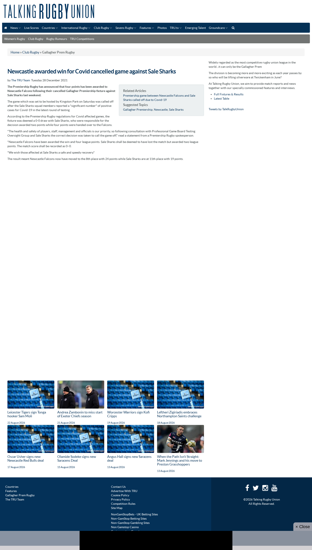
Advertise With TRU (124, 491)
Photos (162, 28)
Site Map (116, 508)
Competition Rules (123, 503)
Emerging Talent (195, 28)
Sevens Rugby (124, 28)
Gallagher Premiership (138, 109)
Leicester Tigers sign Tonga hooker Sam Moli (26, 414)
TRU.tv (174, 28)
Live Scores (31, 28)
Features (145, 28)
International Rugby (74, 28)
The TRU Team (20, 80)
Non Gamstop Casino (125, 527)
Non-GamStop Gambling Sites (130, 523)
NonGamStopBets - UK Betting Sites (134, 514)
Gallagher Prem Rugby (20, 495)
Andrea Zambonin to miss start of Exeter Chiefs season (80, 414)
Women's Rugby (14, 39)
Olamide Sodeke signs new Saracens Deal (76, 458)
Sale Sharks (176, 109)
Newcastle (161, 109)
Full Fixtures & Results (228, 94)
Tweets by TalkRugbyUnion (226, 109)
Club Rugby (101, 28)
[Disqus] (106, 216)
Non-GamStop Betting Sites (129, 518)
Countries (48, 28)
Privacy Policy (120, 499)
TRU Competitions (82, 39)
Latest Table (221, 98)
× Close (302, 526)
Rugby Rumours (56, 39)
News (14, 28)
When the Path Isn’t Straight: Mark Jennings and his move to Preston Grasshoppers (179, 460)
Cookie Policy (120, 495)
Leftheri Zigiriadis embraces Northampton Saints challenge (179, 414)
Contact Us (118, 486)
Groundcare (217, 28)
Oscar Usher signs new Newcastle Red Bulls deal (25, 458)
